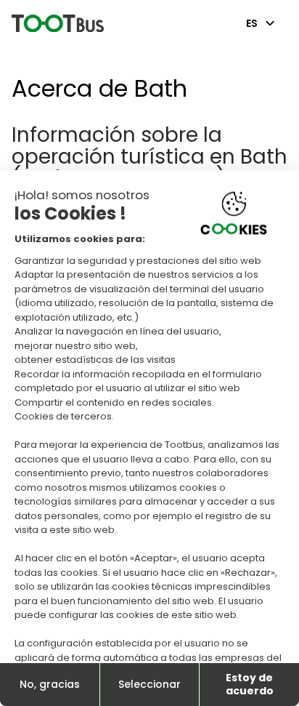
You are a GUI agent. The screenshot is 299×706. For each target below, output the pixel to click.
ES (252, 23)
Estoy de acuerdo (250, 684)
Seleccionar (149, 684)
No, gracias (50, 684)
